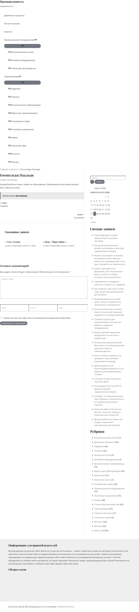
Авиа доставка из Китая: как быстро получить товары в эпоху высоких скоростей (107, 412)
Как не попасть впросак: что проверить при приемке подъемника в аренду (107, 358)
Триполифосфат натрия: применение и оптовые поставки (106, 238)
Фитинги (15, 153)
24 (91, 213)
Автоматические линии (22, 52)
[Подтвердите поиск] (92, 182)
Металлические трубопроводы (26, 105)
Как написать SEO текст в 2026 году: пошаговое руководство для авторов (109, 291)
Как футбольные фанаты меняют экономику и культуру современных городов (109, 248)
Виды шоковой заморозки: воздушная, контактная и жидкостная (107, 335)
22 (106, 209)
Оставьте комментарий (13, 246)
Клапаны (15, 97)
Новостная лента (102, 479)
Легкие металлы (12, 23)
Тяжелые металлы (103, 513)
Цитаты (25, 246)
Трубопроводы (11, 76)
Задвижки (15, 88)
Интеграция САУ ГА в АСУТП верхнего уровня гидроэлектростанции (107, 389)
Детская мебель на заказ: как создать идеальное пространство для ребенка (108, 422)
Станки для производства (23, 68)
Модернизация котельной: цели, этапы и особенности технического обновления (107, 302)
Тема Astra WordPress (65, 607)
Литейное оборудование (23, 60)
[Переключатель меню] (22, 46)
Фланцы (15, 162)
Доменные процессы (14, 15)
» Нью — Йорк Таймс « (54, 241)
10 (91, 205)
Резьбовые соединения (22, 129)
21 (103, 209)
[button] (35, 40)
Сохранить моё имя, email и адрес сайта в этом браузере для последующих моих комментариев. (37, 318)
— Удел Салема (12, 241)
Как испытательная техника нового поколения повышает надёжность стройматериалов (109, 312)
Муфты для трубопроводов (24, 113)
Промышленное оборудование (19, 40)
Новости (8, 31)
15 (106, 205)
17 (91, 209)
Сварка (14, 137)
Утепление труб (18, 145)
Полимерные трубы (20, 121)
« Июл (93, 222)
